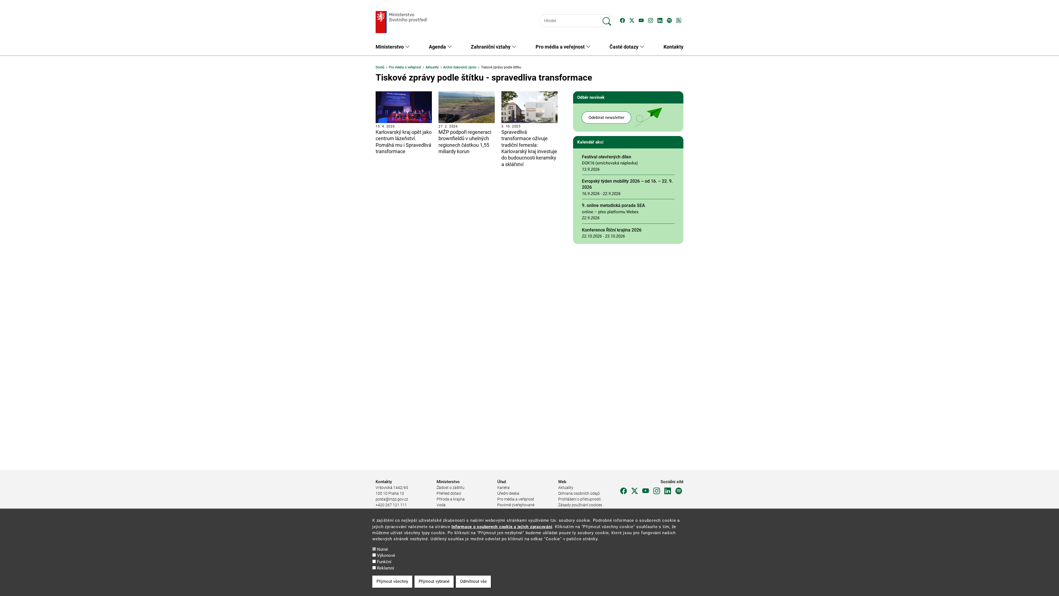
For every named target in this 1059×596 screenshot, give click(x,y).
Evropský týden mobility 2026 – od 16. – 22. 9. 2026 (627, 184)
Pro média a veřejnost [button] (561, 47)
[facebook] (623, 491)
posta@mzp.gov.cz (392, 499)
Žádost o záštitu (450, 487)
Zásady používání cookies (580, 505)
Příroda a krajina (451, 499)
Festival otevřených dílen (606, 156)
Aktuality (432, 67)
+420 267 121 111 (391, 505)
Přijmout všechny (392, 581)
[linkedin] (667, 491)
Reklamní (385, 568)
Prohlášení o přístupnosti (579, 499)
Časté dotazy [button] (624, 47)
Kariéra (503, 487)
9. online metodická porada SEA (613, 205)
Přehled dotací (449, 493)
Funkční (384, 561)
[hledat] (607, 19)
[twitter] (634, 491)
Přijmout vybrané (434, 581)
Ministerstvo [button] (390, 47)
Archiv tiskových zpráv (460, 67)
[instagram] (656, 491)
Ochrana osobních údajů (579, 493)
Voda (441, 505)
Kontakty (673, 47)
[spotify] (678, 491)
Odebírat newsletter (606, 117)
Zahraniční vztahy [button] (491, 47)
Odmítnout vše (473, 581)
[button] (622, 20)
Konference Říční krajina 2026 (611, 230)
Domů (380, 67)
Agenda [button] (438, 47)
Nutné (382, 549)
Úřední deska (508, 493)
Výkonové (386, 555)
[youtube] (645, 491)
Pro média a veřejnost (405, 67)
